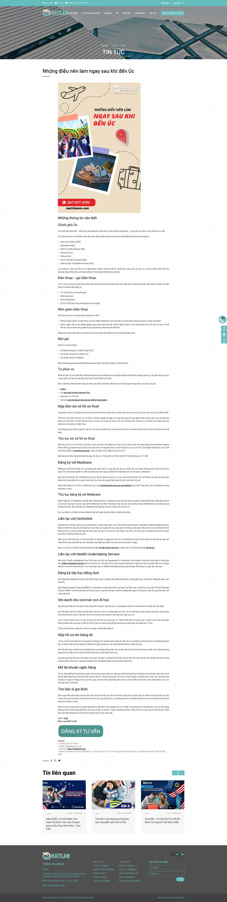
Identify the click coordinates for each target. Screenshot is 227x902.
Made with (162, 897)
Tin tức (152, 13)
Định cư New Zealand (103, 869)
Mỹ (117, 13)
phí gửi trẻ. (150, 548)
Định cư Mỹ (124, 862)
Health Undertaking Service (73, 563)
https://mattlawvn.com (76, 749)
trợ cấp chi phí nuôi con (108, 548)
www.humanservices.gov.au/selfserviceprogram (87, 400)
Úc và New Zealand (91, 13)
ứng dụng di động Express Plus (77, 393)
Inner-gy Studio (178, 897)
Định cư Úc (98, 862)
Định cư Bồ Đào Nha (128, 873)
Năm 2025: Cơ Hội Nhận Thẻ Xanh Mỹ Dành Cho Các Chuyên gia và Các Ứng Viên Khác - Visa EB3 (63, 823)
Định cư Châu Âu (127, 866)
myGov (63, 389)
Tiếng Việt (165, 3)
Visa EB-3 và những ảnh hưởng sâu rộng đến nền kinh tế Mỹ (112, 820)
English (176, 3)
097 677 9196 (83, 3)
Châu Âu (126, 13)
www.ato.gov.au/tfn (82, 451)
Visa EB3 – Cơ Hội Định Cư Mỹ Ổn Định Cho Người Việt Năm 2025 (162, 820)
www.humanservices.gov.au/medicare (116, 485)
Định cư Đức (99, 873)
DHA (66, 718)
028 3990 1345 (58, 881)
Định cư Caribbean (128, 869)
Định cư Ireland (127, 877)
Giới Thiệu (73, 13)
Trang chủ (49, 3)
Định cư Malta (100, 877)
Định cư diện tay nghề (173, 13)
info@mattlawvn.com (56, 885)
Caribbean (140, 13)
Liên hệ (60, 3)
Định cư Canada (101, 866)
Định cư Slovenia (101, 881)
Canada (108, 13)
